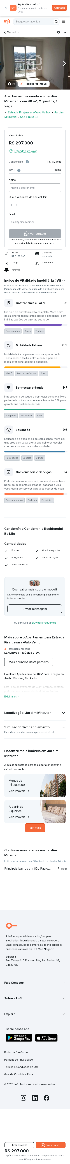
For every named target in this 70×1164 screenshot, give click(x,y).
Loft (6, 861)
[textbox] (36, 21)
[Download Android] (19, 1038)
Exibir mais (10, 696)
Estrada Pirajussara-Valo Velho (29, 112)
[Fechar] (6, 8)
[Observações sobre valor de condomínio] (27, 162)
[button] (35, 63)
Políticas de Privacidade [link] (18, 1059)
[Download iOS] (46, 1038)
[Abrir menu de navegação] (63, 21)
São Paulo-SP (29, 117)
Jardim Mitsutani (59, 861)
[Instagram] (23, 1098)
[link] (28, 662)
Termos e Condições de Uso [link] (21, 1066)
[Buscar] (56, 21)
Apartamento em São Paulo (29, 861)
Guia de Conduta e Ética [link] (18, 1074)
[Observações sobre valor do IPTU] (19, 170)
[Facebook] (46, 1098)
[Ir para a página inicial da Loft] (8, 21)
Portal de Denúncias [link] (16, 1052)
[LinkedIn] (35, 1098)
